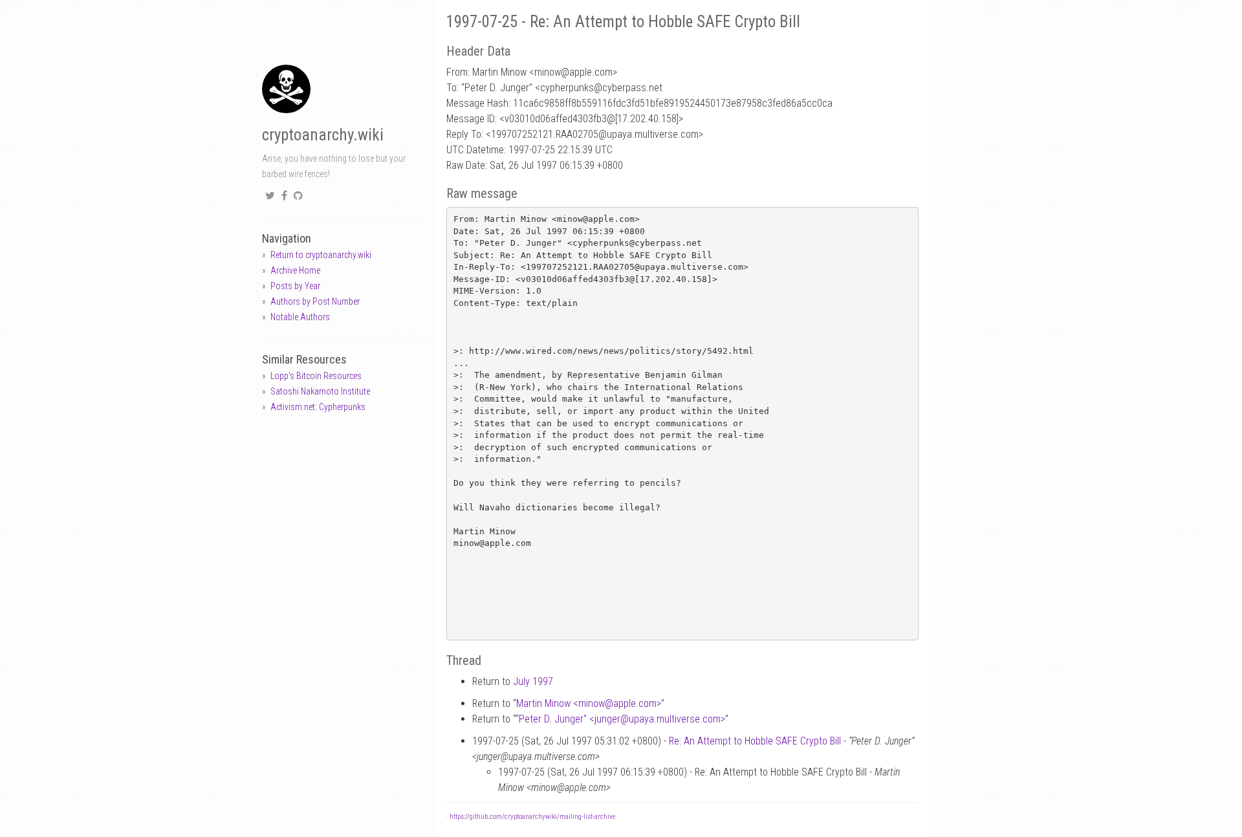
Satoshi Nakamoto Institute (320, 391)
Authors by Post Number (315, 301)
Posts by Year (295, 286)
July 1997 (533, 681)
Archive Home (295, 270)
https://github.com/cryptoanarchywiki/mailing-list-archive (532, 816)
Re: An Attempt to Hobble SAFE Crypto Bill (755, 741)
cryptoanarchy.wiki (323, 134)
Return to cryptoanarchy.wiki (320, 255)
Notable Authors (300, 317)
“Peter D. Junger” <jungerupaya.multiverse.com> (620, 719)
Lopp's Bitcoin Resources (316, 376)
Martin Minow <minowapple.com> (588, 703)
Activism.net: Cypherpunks (317, 407)
